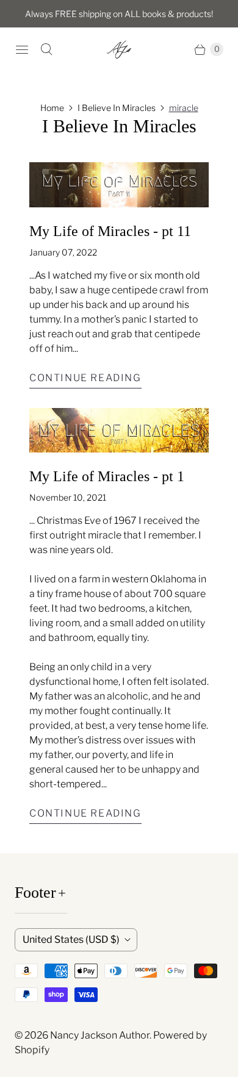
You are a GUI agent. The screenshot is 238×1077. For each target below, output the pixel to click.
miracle (183, 107)
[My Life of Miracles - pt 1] (119, 430)
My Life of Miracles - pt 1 (106, 476)
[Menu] (22, 49)
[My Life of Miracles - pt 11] (119, 184)
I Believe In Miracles (117, 107)
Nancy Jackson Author (100, 1035)
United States (71, 939)
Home (52, 107)
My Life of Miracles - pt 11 (110, 231)
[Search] (46, 49)
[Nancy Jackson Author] (119, 49)
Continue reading (85, 378)
